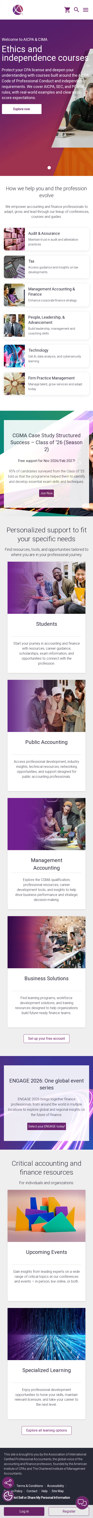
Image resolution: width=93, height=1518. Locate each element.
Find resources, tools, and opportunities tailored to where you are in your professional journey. (46, 552)
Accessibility (56, 1486)
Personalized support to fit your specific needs (46, 534)
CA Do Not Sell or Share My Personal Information (37, 1497)
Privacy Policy (14, 1491)
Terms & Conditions (30, 1486)
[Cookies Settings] (8, 1496)
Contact (33, 1491)
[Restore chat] (82, 1502)
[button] (75, 11)
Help (46, 1491)
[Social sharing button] (8, 1483)
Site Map (58, 1491)
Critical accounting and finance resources (46, 1167)
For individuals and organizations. (46, 1182)
